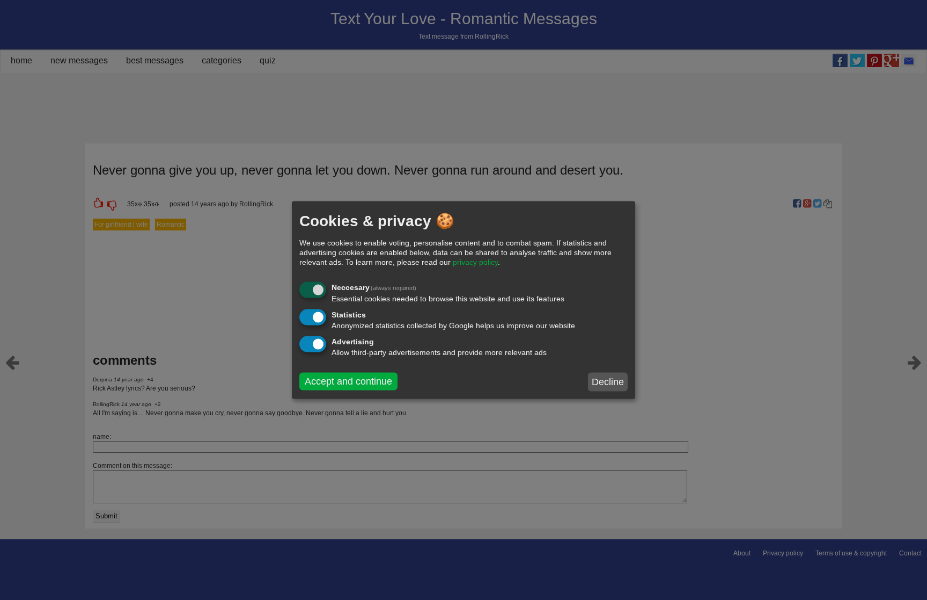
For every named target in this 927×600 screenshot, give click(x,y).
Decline (608, 382)
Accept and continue (348, 381)
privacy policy (475, 262)
